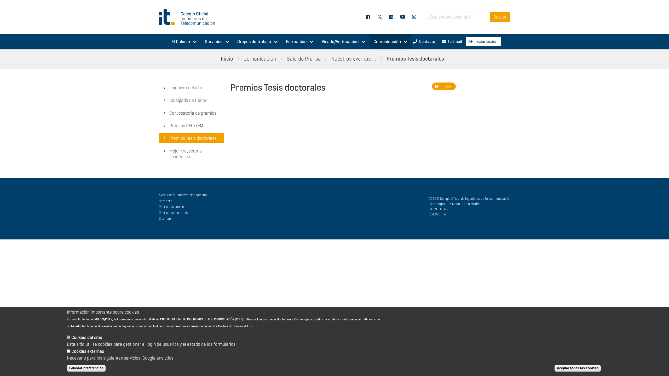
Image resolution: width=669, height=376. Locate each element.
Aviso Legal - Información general (183, 195)
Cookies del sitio (86, 337)
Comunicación (387, 41)
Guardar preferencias (86, 368)
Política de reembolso (174, 212)
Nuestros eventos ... (353, 58)
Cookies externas (87, 351)
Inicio (227, 58)
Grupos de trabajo (254, 41)
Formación (296, 41)
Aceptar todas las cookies (577, 368)
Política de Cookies (230, 326)
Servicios (213, 41)
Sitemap (165, 218)
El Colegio (180, 41)
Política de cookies (172, 206)
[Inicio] (189, 17)
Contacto (165, 201)
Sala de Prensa (304, 58)
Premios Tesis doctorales (415, 58)
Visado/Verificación (340, 41)
